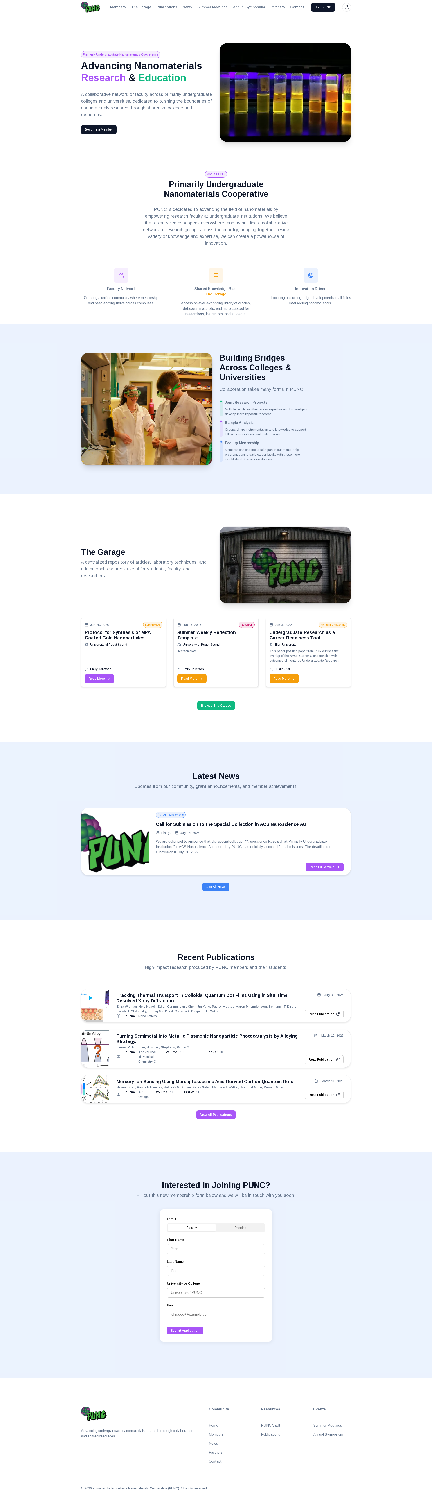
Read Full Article (322, 867)
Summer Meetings (212, 7)
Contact (297, 7)
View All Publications (216, 1114)
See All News (216, 887)
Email (171, 1305)
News (187, 7)
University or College (183, 1283)
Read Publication (321, 1014)
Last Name (175, 1261)
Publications (167, 7)
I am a (171, 1219)
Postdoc (240, 1227)
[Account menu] (346, 7)
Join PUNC (323, 7)
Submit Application (185, 1330)
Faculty (192, 1227)
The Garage (141, 7)
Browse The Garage (216, 705)
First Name (175, 1240)
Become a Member (99, 129)
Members (118, 7)
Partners (277, 7)
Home (213, 1425)
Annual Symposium (249, 7)
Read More (97, 678)
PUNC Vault (270, 1425)
